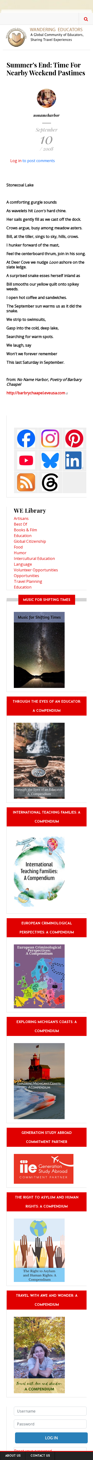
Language (23, 564)
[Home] (46, 37)
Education (22, 535)
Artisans (21, 518)
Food (18, 547)
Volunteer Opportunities (36, 570)
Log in (15, 160)
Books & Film (25, 530)
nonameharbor (46, 115)
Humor (20, 552)
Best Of (20, 524)
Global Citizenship (30, 541)
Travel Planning (28, 581)
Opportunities (26, 575)
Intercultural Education (34, 558)
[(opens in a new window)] (26, 438)
